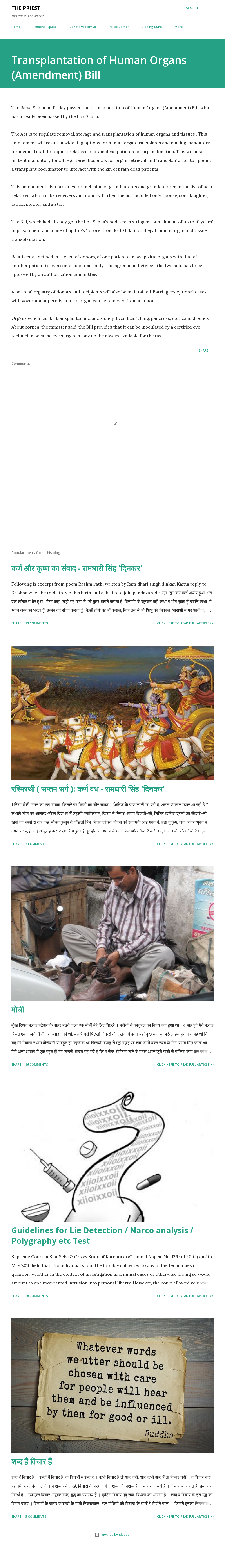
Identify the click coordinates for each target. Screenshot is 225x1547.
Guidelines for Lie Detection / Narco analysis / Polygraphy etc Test (102, 1235)
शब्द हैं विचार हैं (31, 1461)
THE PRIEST (25, 7)
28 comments (36, 1296)
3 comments (35, 844)
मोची (17, 1009)
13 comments (36, 623)
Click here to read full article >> (185, 623)
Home (15, 27)
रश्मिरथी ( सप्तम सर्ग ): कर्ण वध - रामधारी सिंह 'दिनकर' (88, 788)
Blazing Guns (152, 27)
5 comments (35, 1516)
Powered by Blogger (115, 1535)
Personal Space (44, 27)
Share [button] (203, 350)
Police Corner (119, 27)
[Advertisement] (112, 512)
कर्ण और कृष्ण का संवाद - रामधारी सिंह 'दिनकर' (76, 568)
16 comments (36, 1064)
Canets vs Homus (82, 27)
